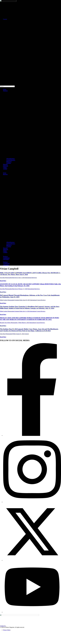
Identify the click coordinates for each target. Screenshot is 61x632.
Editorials (5, 165)
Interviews (9, 161)
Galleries (8, 163)
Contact (5, 168)
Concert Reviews (10, 160)
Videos (5, 167)
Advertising (6, 259)
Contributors (6, 257)
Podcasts (5, 164)
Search (1, 22)
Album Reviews (10, 158)
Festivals (5, 256)
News (4, 89)
